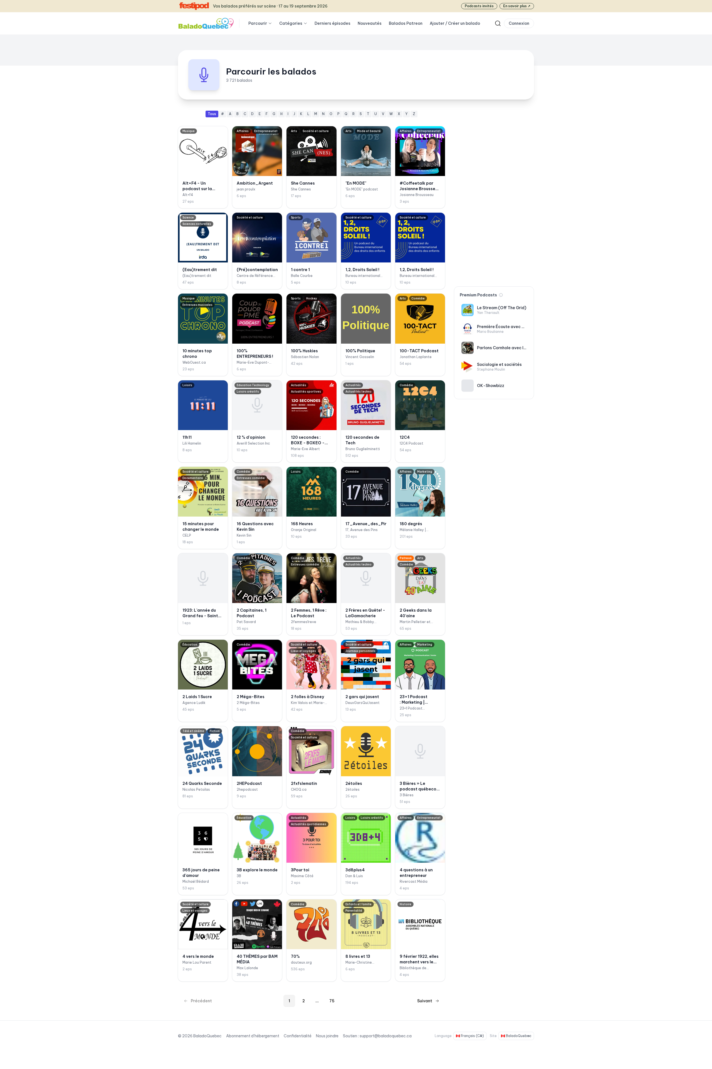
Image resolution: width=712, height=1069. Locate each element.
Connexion (519, 23)
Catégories (290, 23)
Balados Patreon (405, 23)
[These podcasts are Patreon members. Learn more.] (501, 295)
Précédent (201, 1000)
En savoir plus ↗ (516, 6)
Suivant (424, 1000)
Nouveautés (370, 23)
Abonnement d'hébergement (252, 1035)
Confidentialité (298, 1035)
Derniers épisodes (332, 23)
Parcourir (257, 23)
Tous (212, 114)
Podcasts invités (479, 6)
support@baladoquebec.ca (386, 1035)
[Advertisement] (494, 194)
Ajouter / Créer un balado (455, 23)
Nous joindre (327, 1035)
